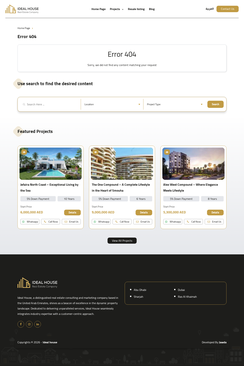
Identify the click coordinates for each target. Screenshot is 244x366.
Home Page (98, 9)
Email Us (73, 221)
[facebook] (21, 324)
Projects (115, 9)
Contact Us (227, 8)
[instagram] (29, 324)
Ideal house (50, 342)
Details (72, 212)
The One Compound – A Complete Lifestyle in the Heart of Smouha (121, 187)
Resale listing (136, 9)
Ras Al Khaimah (187, 296)
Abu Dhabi (140, 289)
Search (215, 104)
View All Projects (122, 240)
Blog (152, 9)
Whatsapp (32, 221)
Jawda (222, 342)
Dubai (181, 289)
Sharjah (138, 296)
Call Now (53, 221)
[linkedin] (37, 324)
